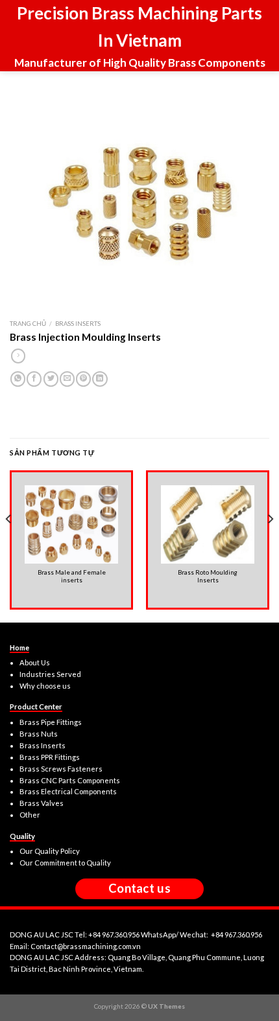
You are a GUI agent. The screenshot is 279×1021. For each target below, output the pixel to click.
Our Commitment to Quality (65, 862)
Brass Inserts (78, 323)
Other (29, 814)
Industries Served (50, 674)
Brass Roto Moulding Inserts (207, 576)
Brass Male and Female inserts (72, 576)
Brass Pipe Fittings (50, 722)
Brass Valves (41, 803)
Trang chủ (28, 323)
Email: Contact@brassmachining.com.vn (75, 946)
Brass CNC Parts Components (69, 780)
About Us (34, 662)
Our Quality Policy (49, 851)
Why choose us (45, 686)
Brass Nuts (38, 733)
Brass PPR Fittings (49, 757)
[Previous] (9, 545)
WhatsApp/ (160, 934)
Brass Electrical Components (68, 791)
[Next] (269, 545)
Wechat (193, 934)
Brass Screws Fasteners (61, 768)
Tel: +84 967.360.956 (107, 934)
